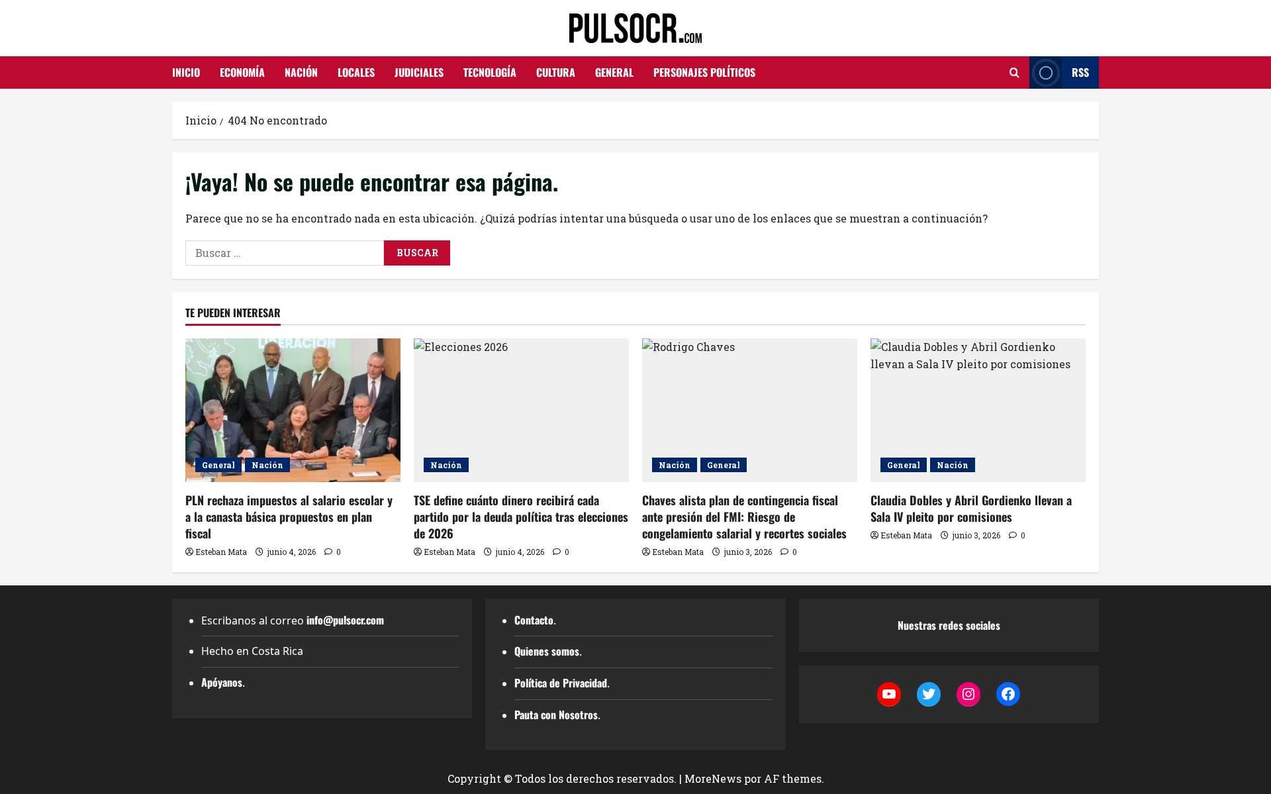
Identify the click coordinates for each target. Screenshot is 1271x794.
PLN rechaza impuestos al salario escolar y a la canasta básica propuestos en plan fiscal (289, 516)
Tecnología (489, 72)
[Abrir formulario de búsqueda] (1014, 72)
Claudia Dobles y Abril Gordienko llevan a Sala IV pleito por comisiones (971, 508)
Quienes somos (546, 651)
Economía (242, 72)
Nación (301, 72)
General (614, 72)
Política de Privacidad (560, 683)
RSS (1080, 72)
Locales (356, 72)
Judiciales (419, 72)
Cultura (555, 72)
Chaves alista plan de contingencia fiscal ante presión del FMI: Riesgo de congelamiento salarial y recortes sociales (744, 516)
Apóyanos (221, 682)
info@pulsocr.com (345, 620)
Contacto (533, 620)
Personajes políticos (704, 72)
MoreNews (712, 778)
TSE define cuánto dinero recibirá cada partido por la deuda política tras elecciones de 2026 (521, 516)
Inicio (186, 72)
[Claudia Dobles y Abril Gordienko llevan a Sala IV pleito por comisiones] (978, 410)
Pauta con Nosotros (556, 714)
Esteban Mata (221, 551)
